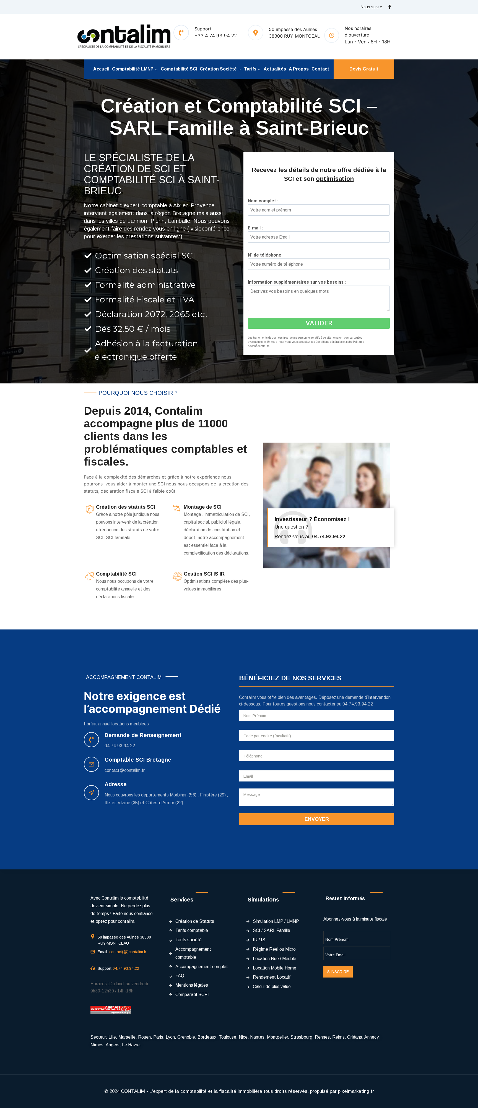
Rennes (322, 1037)
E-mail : (257, 228)
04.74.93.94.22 (120, 745)
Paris (158, 1037)
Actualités (275, 69)
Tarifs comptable (191, 930)
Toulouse (227, 1037)
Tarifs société (188, 939)
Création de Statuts (194, 921)
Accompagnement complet (201, 966)
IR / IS (259, 939)
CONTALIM (133, 1091)
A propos (299, 69)
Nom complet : (265, 200)
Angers (112, 1044)
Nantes (257, 1037)
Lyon (170, 1037)
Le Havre (131, 1044)
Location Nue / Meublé (274, 958)
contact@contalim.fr (125, 770)
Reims (338, 1037)
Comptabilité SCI (179, 69)
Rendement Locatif (271, 977)
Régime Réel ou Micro (274, 949)
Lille (112, 1037)
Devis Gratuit (363, 69)
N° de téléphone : (267, 255)
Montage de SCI (203, 507)
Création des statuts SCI (125, 507)
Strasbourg (301, 1037)
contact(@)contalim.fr (127, 952)
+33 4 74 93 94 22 (215, 35)
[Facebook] (389, 7)
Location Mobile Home (274, 968)
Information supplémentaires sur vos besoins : (298, 282)
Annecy (371, 1037)
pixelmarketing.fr (356, 1091)
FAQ (179, 975)
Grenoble (186, 1037)
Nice (243, 1037)
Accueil (101, 69)
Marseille (127, 1037)
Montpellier (277, 1037)
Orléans (354, 1037)
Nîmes (96, 1044)
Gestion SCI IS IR (204, 574)
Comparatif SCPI (192, 994)
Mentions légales (191, 985)
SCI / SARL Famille (271, 930)
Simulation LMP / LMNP (276, 921)
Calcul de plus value (272, 986)
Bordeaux (207, 1037)
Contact (320, 69)
